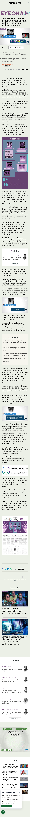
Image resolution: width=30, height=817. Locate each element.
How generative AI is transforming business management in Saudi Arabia (14, 611)
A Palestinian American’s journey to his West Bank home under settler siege (9, 785)
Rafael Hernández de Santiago (11, 255)
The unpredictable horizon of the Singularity (11, 713)
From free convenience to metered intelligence (10, 680)
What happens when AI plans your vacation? (12, 258)
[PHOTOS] (15, 598)
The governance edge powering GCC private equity (11, 691)
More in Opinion (15, 718)
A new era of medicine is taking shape (12, 670)
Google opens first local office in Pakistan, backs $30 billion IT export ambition (10, 766)
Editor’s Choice (18, 573)
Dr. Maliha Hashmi (6, 666)
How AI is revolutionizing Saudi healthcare (12, 702)
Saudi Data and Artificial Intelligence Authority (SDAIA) (15, 580)
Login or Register (7, 805)
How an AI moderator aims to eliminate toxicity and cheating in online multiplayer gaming (15, 640)
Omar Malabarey (6, 699)
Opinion (15, 660)
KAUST (19, 576)
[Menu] (2, 3)
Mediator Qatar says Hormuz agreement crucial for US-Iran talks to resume (10, 779)
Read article (15, 263)
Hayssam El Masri (6, 688)
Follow (25, 69)
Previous (2, 36)
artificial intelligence (9, 576)
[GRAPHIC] (15, 627)
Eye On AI (9, 573)
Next (28, 36)
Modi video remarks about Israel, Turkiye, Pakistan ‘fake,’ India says (9, 772)
